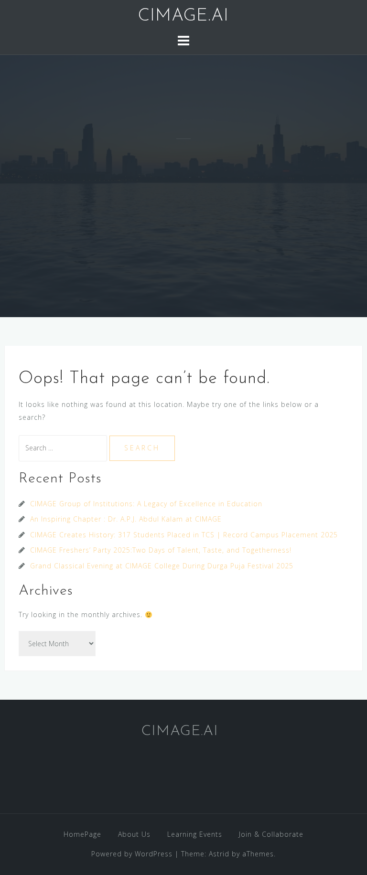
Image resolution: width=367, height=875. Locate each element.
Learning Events (194, 834)
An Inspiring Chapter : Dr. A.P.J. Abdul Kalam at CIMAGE (126, 518)
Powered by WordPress (132, 853)
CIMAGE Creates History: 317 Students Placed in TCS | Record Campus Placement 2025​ (184, 534)
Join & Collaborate (271, 834)
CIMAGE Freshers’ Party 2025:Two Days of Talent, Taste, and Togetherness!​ (160, 550)
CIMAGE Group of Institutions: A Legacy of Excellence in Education (146, 503)
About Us (134, 834)
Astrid (219, 853)
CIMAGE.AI (183, 16)
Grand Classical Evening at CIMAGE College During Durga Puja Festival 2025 (161, 565)
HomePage (82, 834)
